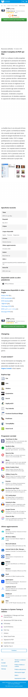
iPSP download (5, 301)
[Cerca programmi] (23, 1)
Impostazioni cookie (20, 678)
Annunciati (4, 666)
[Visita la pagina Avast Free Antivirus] (14, 16)
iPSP (10, 8)
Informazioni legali (20, 672)
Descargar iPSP (5, 311)
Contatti (3, 663)
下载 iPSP (4, 303)
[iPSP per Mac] (3, 10)
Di (10, 11)
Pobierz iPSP (5, 295)
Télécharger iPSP (6, 306)
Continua (14, 650)
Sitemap (3, 669)
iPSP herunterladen (6, 298)
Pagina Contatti (6, 368)
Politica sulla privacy (20, 669)
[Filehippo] (5, 1)
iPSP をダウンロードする (8, 309)
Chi (2, 660)
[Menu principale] (26, 1)
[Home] (1, 5)
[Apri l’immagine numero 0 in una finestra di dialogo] (13, 170)
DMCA (16, 675)
